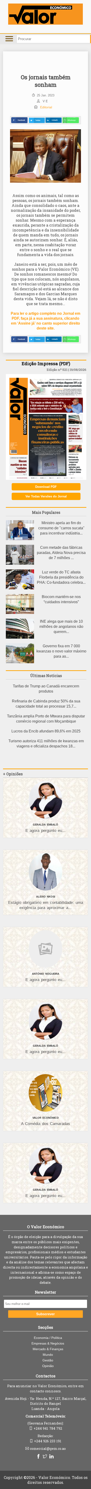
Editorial (46, 107)
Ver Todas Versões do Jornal (46, 496)
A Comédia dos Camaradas (45, 1123)
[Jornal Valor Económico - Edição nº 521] (46, 479)
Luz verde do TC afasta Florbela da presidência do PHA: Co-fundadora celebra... (61, 577)
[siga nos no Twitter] (45, 1456)
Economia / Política (48, 1338)
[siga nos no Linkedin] (52, 1456)
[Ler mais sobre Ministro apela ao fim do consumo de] (20, 539)
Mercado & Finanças (48, 1349)
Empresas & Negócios (48, 1343)
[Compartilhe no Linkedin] (53, 120)
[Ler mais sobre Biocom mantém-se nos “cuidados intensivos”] (20, 613)
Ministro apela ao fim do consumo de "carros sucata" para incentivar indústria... (61, 528)
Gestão (47, 1360)
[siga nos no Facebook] (39, 1456)
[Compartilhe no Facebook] (19, 120)
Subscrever (45, 1314)
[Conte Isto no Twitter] (36, 120)
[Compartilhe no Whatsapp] (71, 120)
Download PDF (46, 487)
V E (45, 101)
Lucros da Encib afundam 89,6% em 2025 (45, 731)
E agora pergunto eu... (45, 830)
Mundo (48, 1354)
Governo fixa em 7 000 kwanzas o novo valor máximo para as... (61, 651)
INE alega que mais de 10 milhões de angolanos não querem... (61, 626)
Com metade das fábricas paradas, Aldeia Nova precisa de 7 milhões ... (61, 553)
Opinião (48, 1366)
